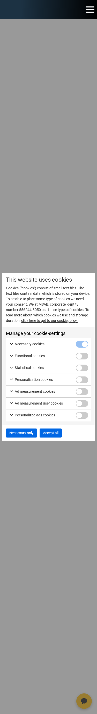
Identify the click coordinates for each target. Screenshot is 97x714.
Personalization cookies (33, 379)
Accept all (50, 433)
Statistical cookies (29, 368)
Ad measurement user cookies (38, 403)
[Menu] (90, 9)
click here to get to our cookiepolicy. (49, 320)
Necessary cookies (29, 344)
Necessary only (21, 433)
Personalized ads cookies (34, 415)
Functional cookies (29, 356)
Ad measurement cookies (34, 391)
